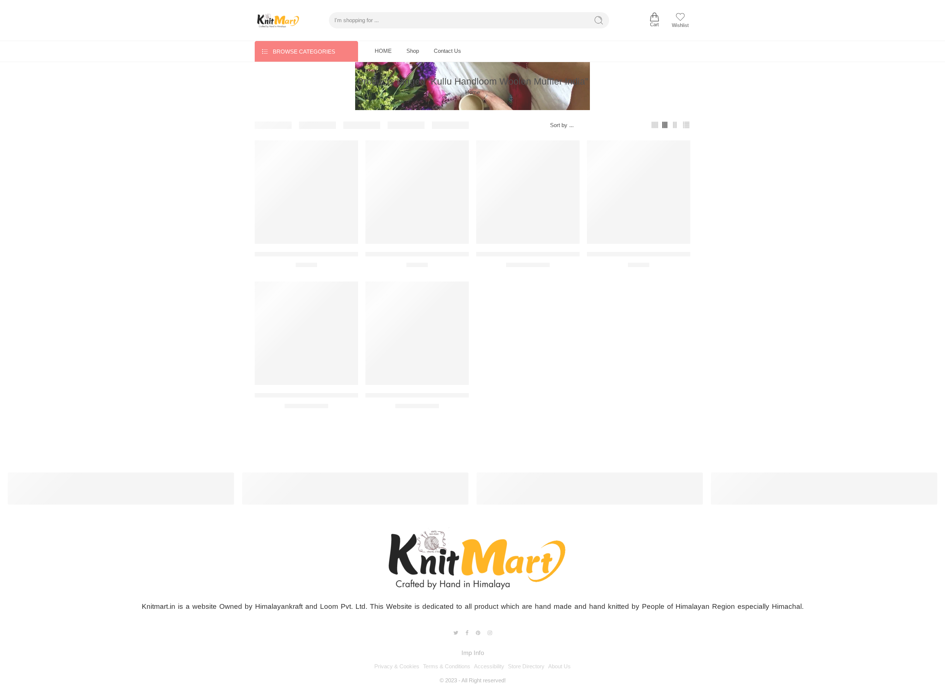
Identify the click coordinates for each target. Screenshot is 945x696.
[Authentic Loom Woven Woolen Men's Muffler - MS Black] (638, 192)
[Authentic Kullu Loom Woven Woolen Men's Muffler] (306, 192)
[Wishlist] (347, 150)
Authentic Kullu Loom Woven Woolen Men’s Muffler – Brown (448, 254)
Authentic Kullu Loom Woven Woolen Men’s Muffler (325, 254)
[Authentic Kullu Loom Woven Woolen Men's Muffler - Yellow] (528, 192)
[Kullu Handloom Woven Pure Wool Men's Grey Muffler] (417, 333)
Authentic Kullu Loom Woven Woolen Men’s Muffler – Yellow (559, 254)
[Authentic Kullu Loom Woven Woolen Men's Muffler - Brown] (417, 192)
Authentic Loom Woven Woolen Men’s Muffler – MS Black (666, 254)
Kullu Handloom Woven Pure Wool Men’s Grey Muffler (440, 395)
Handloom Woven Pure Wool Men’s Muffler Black (323, 395)
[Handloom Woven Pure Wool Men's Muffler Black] (306, 333)
